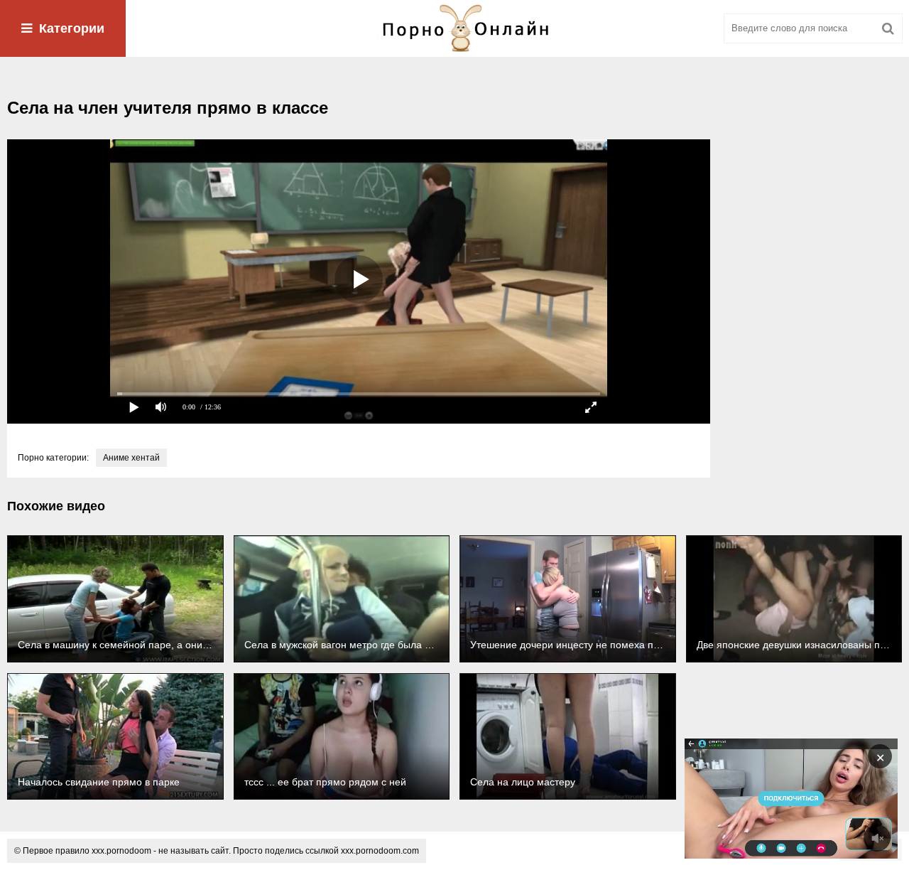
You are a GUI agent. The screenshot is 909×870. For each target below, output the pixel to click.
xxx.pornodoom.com (380, 851)
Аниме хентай (131, 458)
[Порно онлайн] (454, 28)
